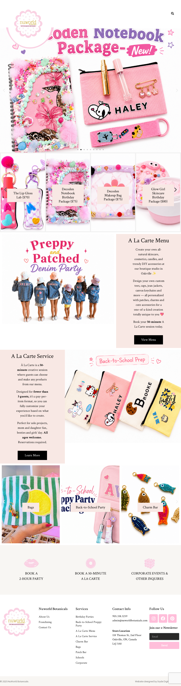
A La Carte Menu (85, 631)
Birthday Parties (85, 617)
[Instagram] (153, 618)
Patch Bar (81, 652)
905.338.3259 (119, 616)
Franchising (45, 622)
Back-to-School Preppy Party (88, 624)
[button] (4, 90)
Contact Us (45, 627)
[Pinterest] (172, 618)
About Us (44, 617)
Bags (78, 647)
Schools (80, 657)
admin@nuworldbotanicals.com (130, 620)
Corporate (81, 663)
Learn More (31, 520)
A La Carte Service (86, 636)
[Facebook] (163, 618)
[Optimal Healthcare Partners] (28, 23)
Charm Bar (82, 641)
